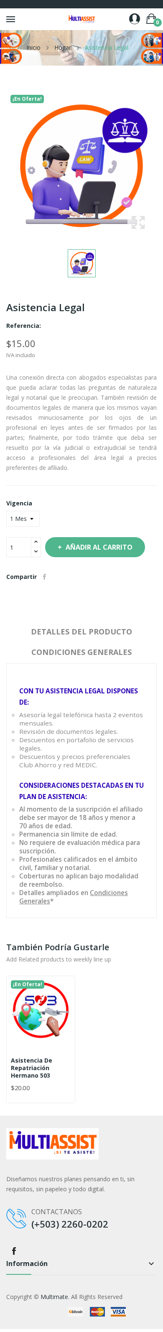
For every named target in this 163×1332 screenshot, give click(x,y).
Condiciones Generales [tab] (81, 652)
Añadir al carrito (99, 547)
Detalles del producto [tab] (81, 632)
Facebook (13, 1250)
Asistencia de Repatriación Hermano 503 (31, 1068)
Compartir (44, 577)
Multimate (54, 1297)
